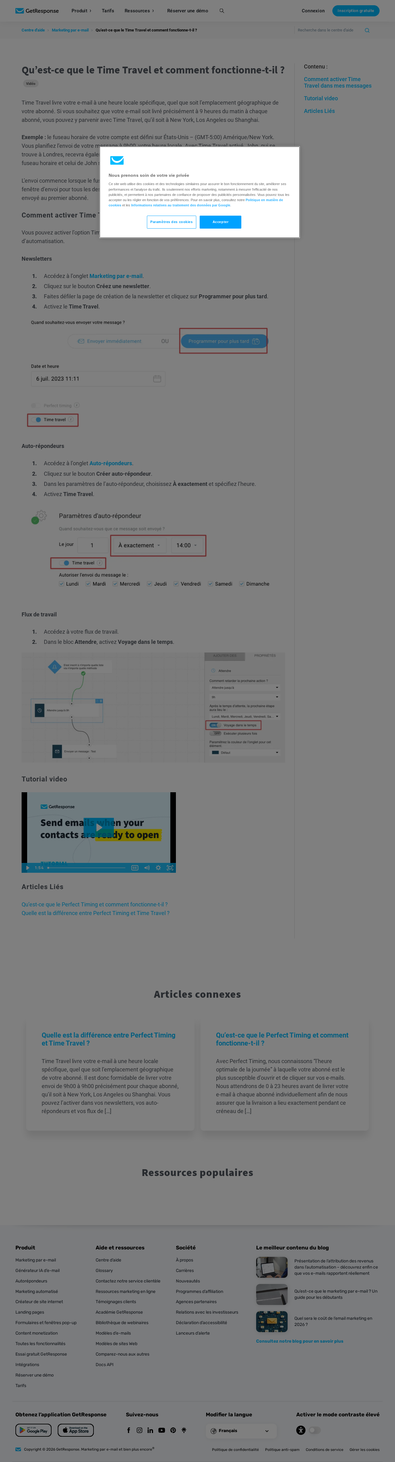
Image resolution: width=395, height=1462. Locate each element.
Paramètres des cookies (171, 222)
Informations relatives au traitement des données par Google (180, 205)
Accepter (221, 222)
